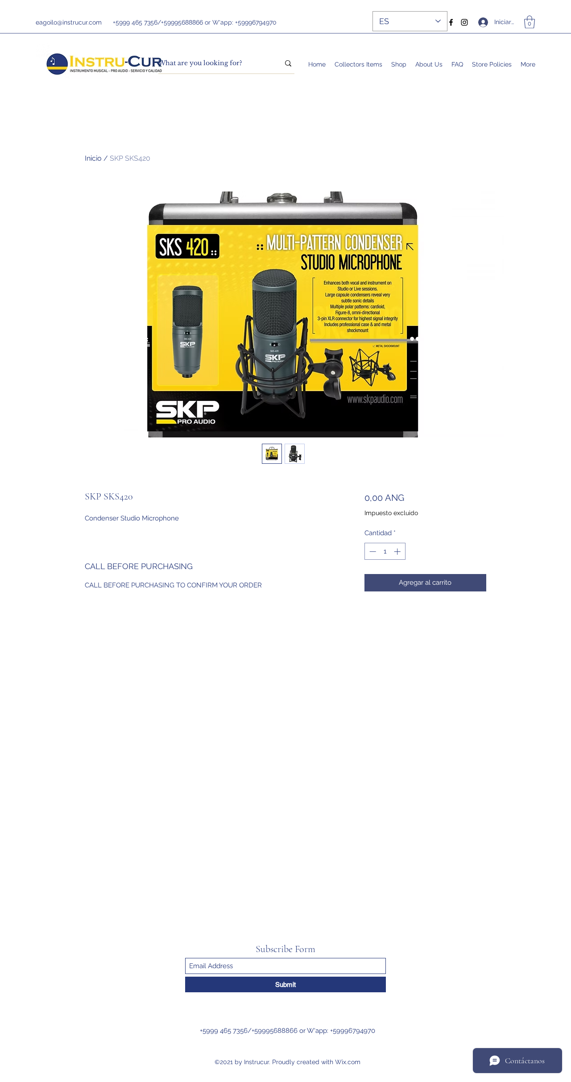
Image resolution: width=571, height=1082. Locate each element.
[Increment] (398, 551)
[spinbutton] (384, 551)
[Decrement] (372, 551)
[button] (529, 22)
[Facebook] (451, 22)
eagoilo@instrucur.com (69, 22)
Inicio (93, 158)
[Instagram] (464, 22)
